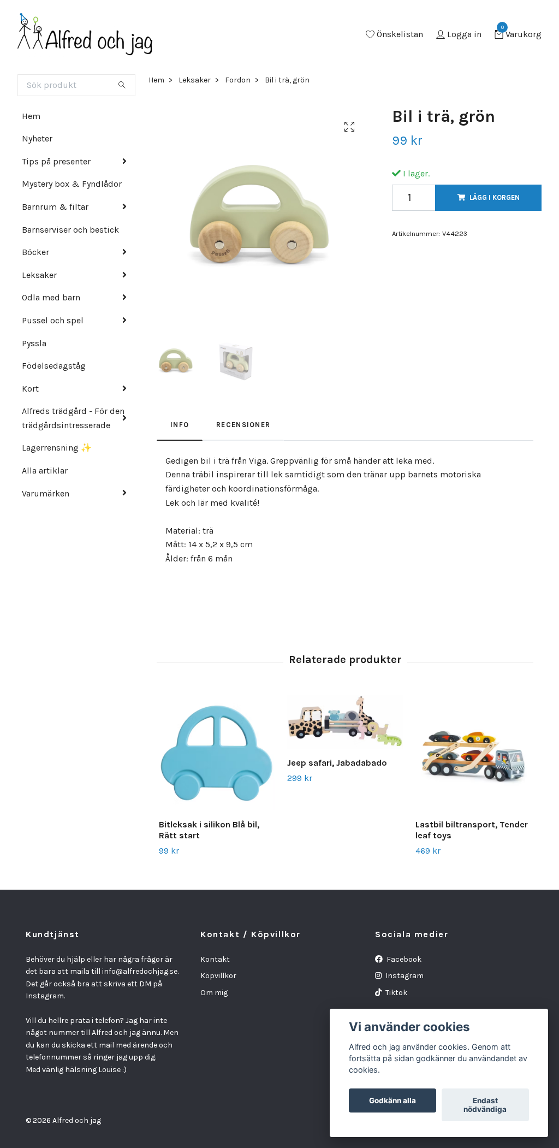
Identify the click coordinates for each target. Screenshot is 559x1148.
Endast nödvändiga (485, 1105)
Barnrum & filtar (55, 207)
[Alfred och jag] (85, 35)
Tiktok (395, 992)
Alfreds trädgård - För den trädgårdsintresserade (73, 418)
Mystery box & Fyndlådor (72, 184)
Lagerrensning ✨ (57, 447)
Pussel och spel (53, 320)
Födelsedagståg (54, 365)
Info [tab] (179, 425)
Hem (31, 116)
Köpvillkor (218, 975)
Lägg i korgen (494, 197)
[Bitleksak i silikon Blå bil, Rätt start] (217, 752)
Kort (30, 388)
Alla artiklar (45, 470)
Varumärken (45, 493)
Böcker (35, 252)
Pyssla (34, 343)
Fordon (238, 80)
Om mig (214, 992)
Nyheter (37, 138)
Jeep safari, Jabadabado (337, 763)
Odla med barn (51, 297)
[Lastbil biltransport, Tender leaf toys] (473, 752)
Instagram (404, 975)
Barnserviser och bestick (70, 229)
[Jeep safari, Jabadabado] (345, 722)
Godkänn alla (392, 1100)
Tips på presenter (56, 161)
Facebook (403, 959)
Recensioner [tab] (243, 425)
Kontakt (215, 959)
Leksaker (39, 275)
